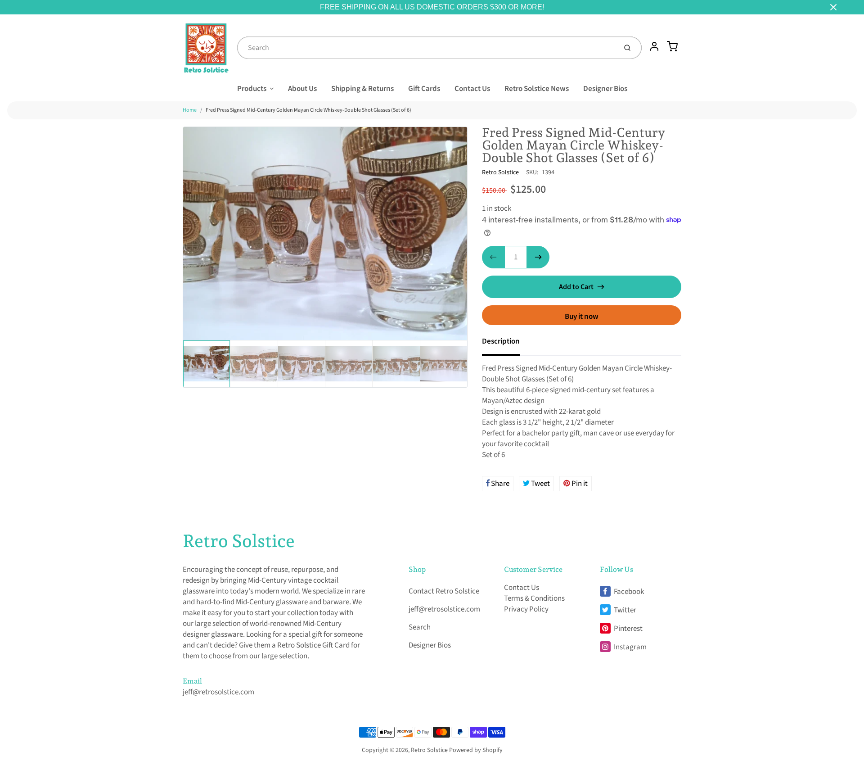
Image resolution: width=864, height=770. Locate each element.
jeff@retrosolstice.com (218, 692)
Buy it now (581, 316)
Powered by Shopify (476, 750)
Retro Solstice (500, 172)
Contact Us (472, 88)
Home (190, 110)
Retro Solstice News (536, 88)
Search (420, 627)
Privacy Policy (526, 609)
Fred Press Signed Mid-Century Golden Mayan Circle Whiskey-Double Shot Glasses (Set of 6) (308, 110)
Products (251, 88)
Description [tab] (501, 341)
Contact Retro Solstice (444, 591)
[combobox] (426, 47)
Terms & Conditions (534, 598)
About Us (302, 88)
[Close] (833, 7)
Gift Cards (424, 88)
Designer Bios (605, 88)
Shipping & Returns (362, 88)
